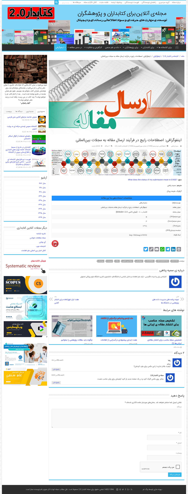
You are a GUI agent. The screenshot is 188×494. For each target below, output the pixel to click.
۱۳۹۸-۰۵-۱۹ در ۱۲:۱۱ (57, 360)
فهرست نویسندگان (132, 2)
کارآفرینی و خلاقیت (94, 47)
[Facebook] (125, 489)
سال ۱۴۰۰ (42, 192)
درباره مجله (176, 2)
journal (150, 261)
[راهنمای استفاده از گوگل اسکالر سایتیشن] (39, 139)
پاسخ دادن (56, 369)
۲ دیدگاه (107, 146)
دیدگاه (179, 406)
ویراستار (101, 261)
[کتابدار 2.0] (94, 24)
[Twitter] (123, 489)
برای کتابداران (148, 47)
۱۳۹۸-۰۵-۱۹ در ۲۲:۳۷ (58, 375)
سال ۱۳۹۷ (42, 204)
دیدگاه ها (19, 111)
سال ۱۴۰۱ (42, 187)
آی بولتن (42, 242)
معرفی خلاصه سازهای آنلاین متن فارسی (22, 117)
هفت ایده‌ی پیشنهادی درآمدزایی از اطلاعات (119, 340)
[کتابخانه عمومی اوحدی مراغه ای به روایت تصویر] (42, 129)
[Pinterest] (120, 489)
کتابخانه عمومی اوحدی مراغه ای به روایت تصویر (22, 127)
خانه (177, 47)
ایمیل (179, 442)
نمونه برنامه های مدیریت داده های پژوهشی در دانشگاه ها (165, 300)
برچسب (9, 111)
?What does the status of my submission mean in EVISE (152, 179)
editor (175, 261)
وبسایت (179, 453)
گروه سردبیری (164, 2)
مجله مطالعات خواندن (38, 237)
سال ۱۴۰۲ (42, 183)
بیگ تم (145, 489)
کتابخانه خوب (41, 246)
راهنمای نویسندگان (149, 2)
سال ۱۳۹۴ (42, 217)
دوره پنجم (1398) (153, 146)
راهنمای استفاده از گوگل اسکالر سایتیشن (19, 137)
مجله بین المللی (127, 261)
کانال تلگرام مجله (90, 2)
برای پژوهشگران (131, 47)
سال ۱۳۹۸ (42, 200)
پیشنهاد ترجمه (116, 2)
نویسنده (109, 261)
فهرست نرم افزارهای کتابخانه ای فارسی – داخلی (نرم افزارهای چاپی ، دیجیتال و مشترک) (18, 162)
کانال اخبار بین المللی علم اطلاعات (33, 250)
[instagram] (117, 489)
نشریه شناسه (41, 233)
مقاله (117, 261)
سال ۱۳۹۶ (42, 209)
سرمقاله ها (77, 2)
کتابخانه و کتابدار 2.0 (171, 56)
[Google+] (128, 489)
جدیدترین (29, 111)
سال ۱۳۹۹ (42, 196)
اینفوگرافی (59, 47)
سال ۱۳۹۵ (42, 213)
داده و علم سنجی (112, 47)
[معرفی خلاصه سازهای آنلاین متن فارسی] (42, 119)
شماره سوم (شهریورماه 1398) (137, 146)
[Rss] (131, 489)
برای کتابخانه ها (165, 47)
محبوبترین (41, 111)
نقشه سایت (103, 2)
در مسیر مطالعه (75, 47)
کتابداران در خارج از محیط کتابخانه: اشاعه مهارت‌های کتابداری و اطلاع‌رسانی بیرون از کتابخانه (18, 150)
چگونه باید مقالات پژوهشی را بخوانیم (76, 340)
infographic (162, 261)
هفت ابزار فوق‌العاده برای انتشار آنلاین (66, 300)
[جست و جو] (56, 2)
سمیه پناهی (174, 146)
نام (180, 432)
